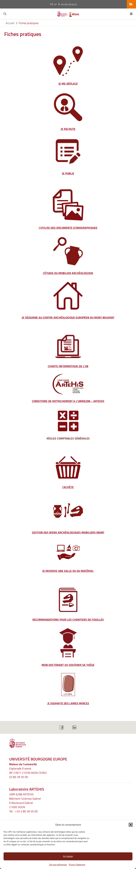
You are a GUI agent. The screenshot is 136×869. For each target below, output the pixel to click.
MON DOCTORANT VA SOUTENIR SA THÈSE (68, 665)
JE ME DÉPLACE (68, 83)
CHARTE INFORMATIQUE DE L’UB (68, 366)
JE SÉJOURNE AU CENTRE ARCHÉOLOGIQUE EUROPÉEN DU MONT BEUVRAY (68, 317)
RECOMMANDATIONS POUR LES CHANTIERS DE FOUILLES (68, 619)
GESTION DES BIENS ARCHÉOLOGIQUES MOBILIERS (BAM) (68, 532)
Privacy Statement (77, 864)
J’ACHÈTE (68, 487)
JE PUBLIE (68, 173)
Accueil (10, 23)
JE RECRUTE (68, 129)
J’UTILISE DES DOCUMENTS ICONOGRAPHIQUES (68, 228)
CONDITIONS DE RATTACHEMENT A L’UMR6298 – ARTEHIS (68, 401)
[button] (130, 825)
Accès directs (69, 4)
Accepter (68, 856)
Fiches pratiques (28, 23)
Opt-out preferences (58, 864)
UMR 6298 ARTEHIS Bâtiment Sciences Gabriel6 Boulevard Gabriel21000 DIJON (25, 800)
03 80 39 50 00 (18, 777)
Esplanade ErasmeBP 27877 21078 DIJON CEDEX (28, 770)
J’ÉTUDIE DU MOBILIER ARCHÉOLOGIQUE (68, 273)
